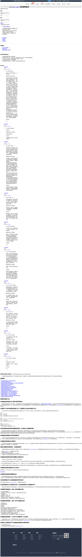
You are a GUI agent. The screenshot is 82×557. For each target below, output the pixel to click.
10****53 (8, 69)
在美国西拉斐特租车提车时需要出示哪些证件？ (9, 387)
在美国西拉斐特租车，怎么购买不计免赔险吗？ (9, 394)
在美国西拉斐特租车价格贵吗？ (6, 385)
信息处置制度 (24, 537)
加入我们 (16, 537)
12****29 (8, 356)
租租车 (14, 3)
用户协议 (23, 536)
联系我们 (16, 536)
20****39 (8, 224)
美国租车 (17, 7)
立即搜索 (1, 23)
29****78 (8, 309)
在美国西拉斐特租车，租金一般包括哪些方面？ (9, 392)
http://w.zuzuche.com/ (46, 438)
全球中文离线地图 (5, 47)
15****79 (8, 283)
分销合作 (39, 537)
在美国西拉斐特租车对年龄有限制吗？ (7, 384)
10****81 (8, 126)
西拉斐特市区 (2, 471)
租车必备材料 (4, 37)
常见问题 (31, 537)
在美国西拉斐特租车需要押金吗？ (6, 389)
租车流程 (3, 38)
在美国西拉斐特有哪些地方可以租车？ (7, 388)
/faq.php (9, 524)
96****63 (8, 249)
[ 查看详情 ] (6, 124)
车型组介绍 (4, 41)
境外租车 (13, 7)
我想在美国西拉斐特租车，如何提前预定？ (8, 386)
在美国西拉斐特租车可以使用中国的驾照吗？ (8, 380)
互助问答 (31, 536)
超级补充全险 (4, 48)
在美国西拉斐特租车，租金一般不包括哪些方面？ (9, 393)
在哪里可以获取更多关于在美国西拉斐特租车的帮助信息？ (11, 395)
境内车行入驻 (40, 536)
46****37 (8, 195)
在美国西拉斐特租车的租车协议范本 (7, 396)
